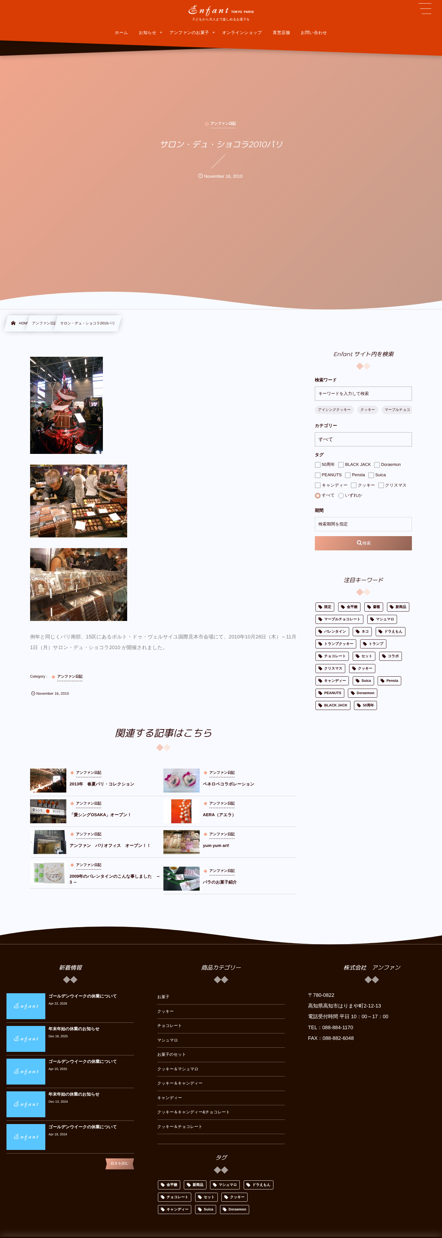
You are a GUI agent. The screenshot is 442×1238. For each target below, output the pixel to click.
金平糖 (352, 607)
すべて (328, 495)
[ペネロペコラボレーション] (181, 781)
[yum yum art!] (181, 842)
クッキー (367, 410)
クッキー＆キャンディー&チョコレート (193, 1112)
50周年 (328, 464)
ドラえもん (393, 632)
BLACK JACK (357, 464)
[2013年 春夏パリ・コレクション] (48, 781)
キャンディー (334, 485)
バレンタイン (335, 632)
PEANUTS (331, 474)
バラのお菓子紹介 (220, 882)
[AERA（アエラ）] (181, 811)
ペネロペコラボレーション (228, 784)
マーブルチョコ (397, 410)
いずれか (353, 495)
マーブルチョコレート (342, 619)
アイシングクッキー (334, 410)
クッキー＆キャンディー (180, 1083)
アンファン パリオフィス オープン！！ (110, 845)
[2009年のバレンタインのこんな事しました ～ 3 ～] (48, 873)
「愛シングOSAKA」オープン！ (101, 814)
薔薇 (376, 607)
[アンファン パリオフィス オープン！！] (48, 842)
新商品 (401, 607)
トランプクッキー (338, 644)
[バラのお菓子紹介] (181, 879)
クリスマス (395, 485)
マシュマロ (385, 619)
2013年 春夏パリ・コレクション (102, 784)
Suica (380, 474)
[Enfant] (221, 11)
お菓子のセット (171, 1054)
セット (366, 656)
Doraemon (390, 464)
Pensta (358, 474)
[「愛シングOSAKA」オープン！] (48, 811)
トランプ (376, 644)
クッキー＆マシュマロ (177, 1069)
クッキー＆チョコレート (180, 1126)
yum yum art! (216, 845)
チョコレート (335, 656)
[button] (425, 8)
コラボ (393, 656)
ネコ (365, 632)
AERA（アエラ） (219, 814)
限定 (327, 607)
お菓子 (163, 997)
